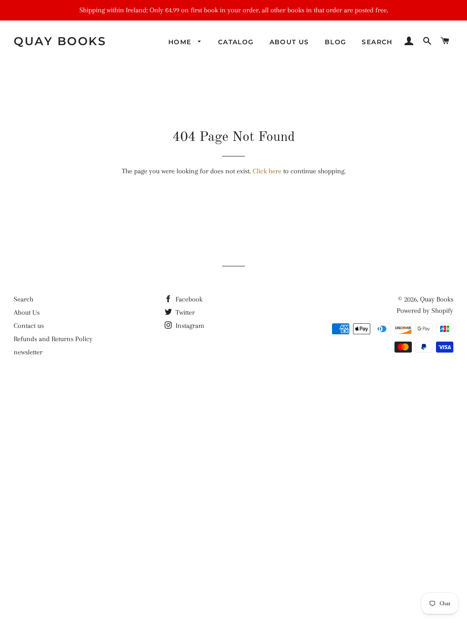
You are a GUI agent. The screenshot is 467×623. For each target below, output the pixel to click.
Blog (336, 42)
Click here (267, 171)
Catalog (236, 42)
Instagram (189, 326)
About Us (289, 42)
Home (181, 42)
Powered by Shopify (425, 310)
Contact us (29, 326)
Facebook (188, 299)
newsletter (28, 352)
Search (377, 42)
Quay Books (60, 41)
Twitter (184, 312)
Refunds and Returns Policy (53, 339)
